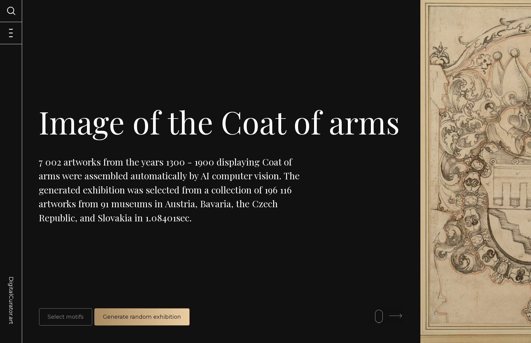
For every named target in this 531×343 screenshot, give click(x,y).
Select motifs (66, 317)
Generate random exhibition (142, 317)
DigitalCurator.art (11, 293)
